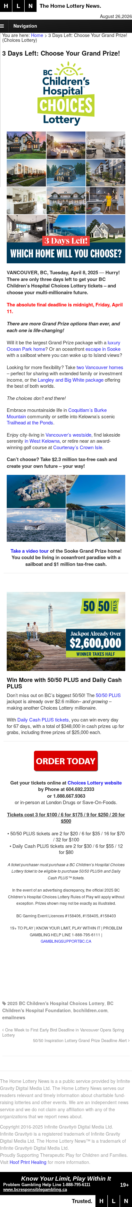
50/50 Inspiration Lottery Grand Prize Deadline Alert (80, 1040)
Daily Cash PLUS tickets (43, 719)
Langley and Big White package (70, 379)
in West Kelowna (42, 440)
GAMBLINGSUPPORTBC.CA (66, 941)
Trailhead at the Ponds (30, 422)
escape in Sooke (103, 348)
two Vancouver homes (100, 367)
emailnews (13, 1017)
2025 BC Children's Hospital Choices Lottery (55, 1003)
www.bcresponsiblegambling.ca (35, 1189)
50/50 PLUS (108, 695)
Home (37, 35)
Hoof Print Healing (28, 1162)
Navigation (25, 26)
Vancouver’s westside (68, 434)
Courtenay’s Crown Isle (77, 447)
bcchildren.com (90, 1010)
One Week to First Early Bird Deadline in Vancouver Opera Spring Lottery (63, 1032)
